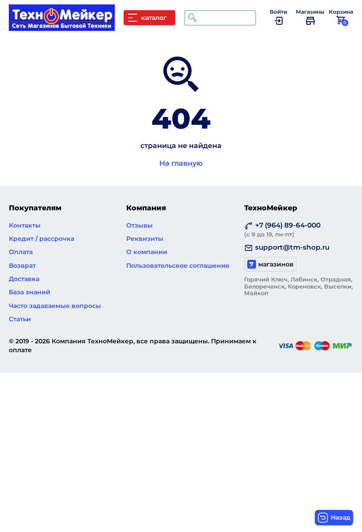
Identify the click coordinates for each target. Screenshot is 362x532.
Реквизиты (144, 239)
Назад (341, 517)
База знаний (29, 292)
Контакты (25, 225)
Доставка (24, 279)
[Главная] (66, 26)
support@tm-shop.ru (292, 247)
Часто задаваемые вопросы (55, 306)
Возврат (22, 266)
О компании (146, 252)
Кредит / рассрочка (41, 239)
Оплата (21, 252)
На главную (181, 163)
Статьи (20, 319)
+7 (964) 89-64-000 (282, 229)
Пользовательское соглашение (178, 266)
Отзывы (139, 225)
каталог (153, 18)
